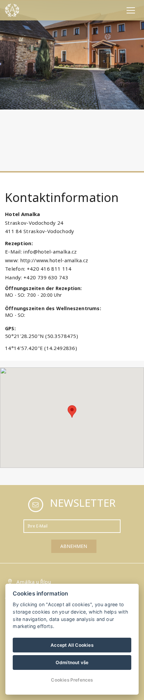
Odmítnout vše (72, 662)
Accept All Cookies (72, 645)
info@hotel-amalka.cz (50, 251)
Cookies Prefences (72, 680)
